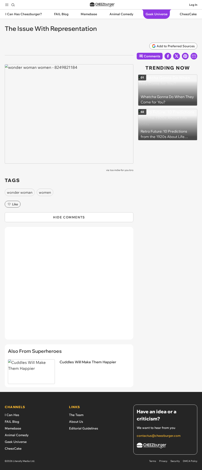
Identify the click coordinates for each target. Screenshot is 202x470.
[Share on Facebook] (168, 56)
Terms (152, 461)
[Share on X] (176, 56)
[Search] (13, 5)
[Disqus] (69, 285)
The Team (76, 415)
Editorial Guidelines (83, 428)
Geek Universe (16, 442)
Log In (193, 5)
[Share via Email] (194, 56)
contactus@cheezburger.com (158, 436)
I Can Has (12, 415)
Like (15, 204)
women (45, 192)
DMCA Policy (190, 461)
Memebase (13, 428)
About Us (76, 422)
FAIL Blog (12, 422)
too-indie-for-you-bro (121, 170)
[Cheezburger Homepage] (102, 4)
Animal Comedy (17, 435)
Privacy (163, 461)
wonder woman (20, 192)
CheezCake (13, 448)
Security (175, 461)
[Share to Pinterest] (185, 56)
